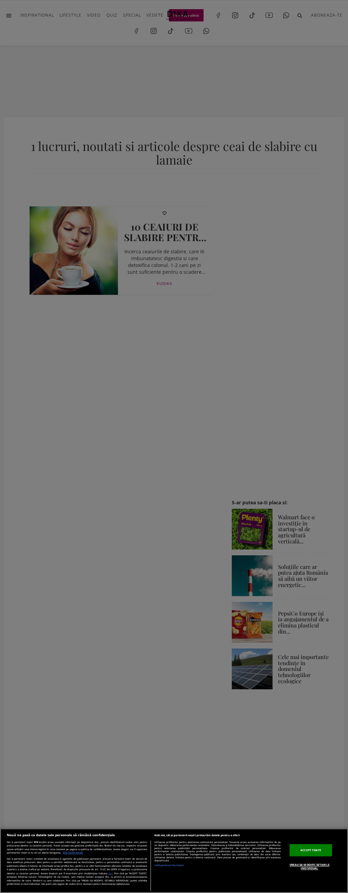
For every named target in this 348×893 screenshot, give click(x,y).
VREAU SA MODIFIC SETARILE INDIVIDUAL (310, 866)
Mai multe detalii (73, 852)
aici (110, 873)
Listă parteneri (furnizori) (169, 865)
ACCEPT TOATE (310, 850)
